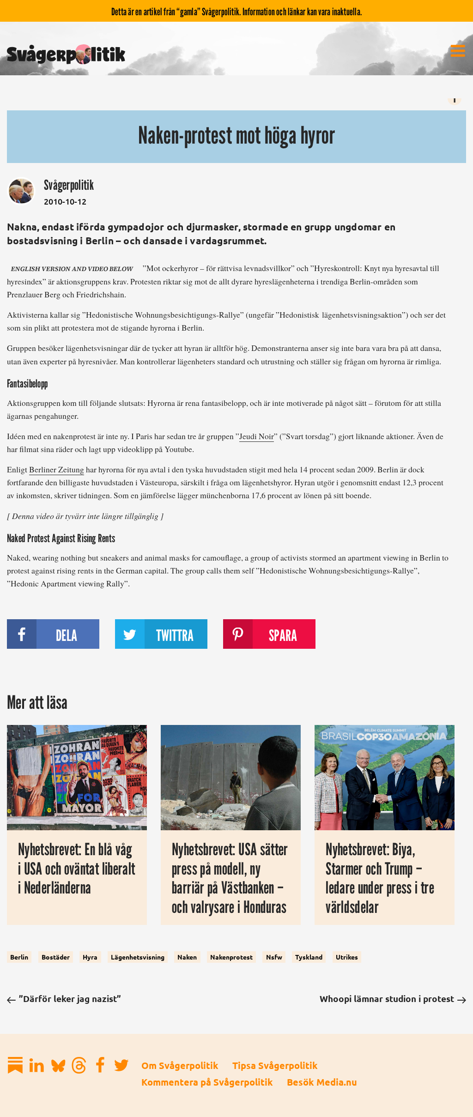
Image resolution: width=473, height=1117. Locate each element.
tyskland (308, 957)
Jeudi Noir (256, 435)
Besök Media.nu (322, 1082)
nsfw (274, 957)
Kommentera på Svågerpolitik (207, 1082)
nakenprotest (231, 957)
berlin (19, 957)
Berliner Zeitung (56, 469)
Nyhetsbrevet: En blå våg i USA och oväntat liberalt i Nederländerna (76, 868)
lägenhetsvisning (137, 957)
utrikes (347, 957)
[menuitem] (457, 50)
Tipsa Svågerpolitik (275, 1065)
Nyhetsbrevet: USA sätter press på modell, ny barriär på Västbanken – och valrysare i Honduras (230, 878)
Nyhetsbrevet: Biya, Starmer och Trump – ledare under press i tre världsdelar (380, 878)
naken (187, 957)
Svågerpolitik (69, 184)
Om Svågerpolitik (179, 1065)
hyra (90, 957)
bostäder (56, 957)
